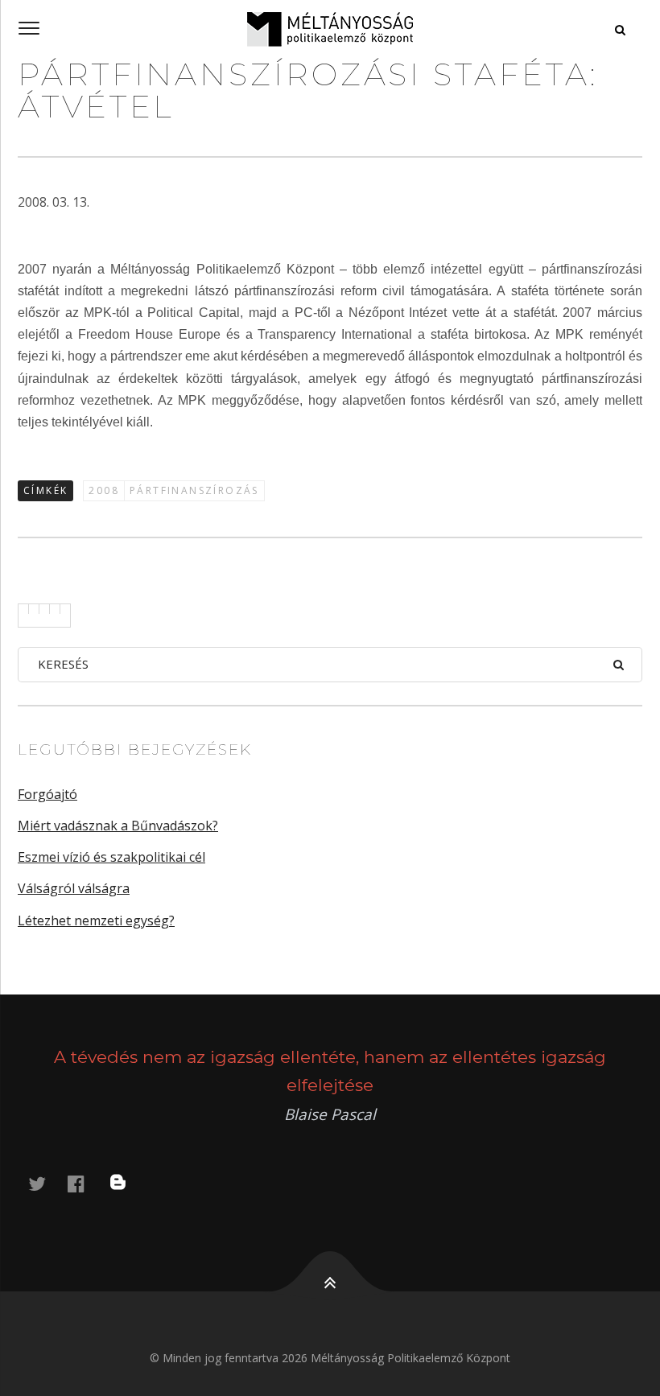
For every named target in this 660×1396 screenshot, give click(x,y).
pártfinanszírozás (194, 490)
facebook (85, 1183)
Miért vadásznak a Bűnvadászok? (118, 825)
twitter (46, 1183)
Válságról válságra (74, 888)
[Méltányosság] (330, 29)
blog (128, 1183)
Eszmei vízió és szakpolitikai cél (111, 857)
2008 (104, 490)
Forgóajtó (47, 794)
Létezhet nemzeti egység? (96, 920)
